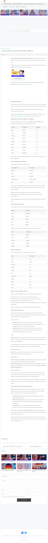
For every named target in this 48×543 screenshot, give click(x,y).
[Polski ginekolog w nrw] (14, 12)
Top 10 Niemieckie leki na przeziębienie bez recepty (33, 14)
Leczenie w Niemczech (7, 4)
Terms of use (18, 6)
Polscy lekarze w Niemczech (29, 4)
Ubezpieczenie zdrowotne (17, 4)
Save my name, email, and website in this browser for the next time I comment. (14, 496)
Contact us (24, 6)
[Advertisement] (24, 22)
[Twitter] (26, 533)
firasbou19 (3, 54)
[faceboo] (22, 533)
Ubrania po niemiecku (4, 438)
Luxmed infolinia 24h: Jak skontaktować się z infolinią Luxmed (43, 13)
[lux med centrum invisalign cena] (5, 12)
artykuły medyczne (39, 4)
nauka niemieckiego (6, 48)
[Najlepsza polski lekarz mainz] (24, 12)
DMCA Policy (5, 6)
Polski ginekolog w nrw (14, 14)
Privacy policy (11, 6)
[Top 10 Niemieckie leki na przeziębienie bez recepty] (33, 12)
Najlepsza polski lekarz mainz (24, 14)
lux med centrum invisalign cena (5, 14)
